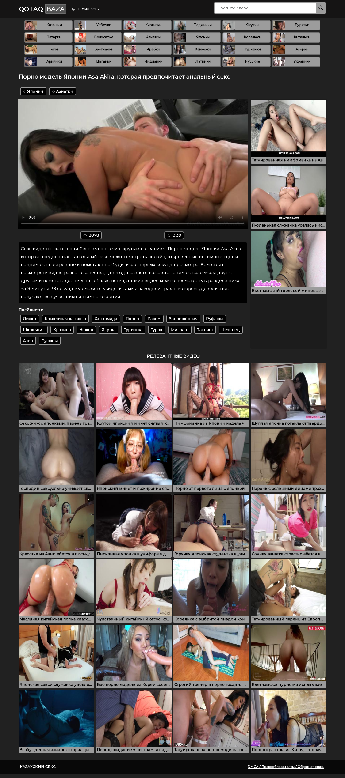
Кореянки (252, 37)
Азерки (302, 49)
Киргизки (153, 25)
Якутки (252, 25)
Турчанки (252, 49)
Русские (252, 61)
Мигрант (180, 330)
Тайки (54, 49)
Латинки (203, 61)
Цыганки (103, 61)
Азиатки (153, 37)
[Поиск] (321, 8)
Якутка (108, 330)
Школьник (34, 330)
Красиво (62, 330)
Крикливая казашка (65, 319)
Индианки (153, 61)
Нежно (86, 330)
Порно (132, 319)
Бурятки (302, 25)
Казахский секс (38, 766)
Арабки (153, 49)
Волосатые (104, 37)
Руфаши (214, 319)
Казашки (54, 25)
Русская (50, 341)
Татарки (54, 37)
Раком (154, 319)
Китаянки (302, 37)
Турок (157, 330)
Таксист (205, 330)
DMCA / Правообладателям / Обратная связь (286, 767)
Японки (203, 37)
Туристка (133, 330)
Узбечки (103, 25)
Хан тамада (106, 319)
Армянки (54, 61)
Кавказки (203, 49)
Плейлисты (87, 9)
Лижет (29, 319)
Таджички (203, 25)
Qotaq (42, 9)
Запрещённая (183, 319)
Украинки (302, 61)
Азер (28, 341)
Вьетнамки (104, 49)
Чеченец (231, 330)
